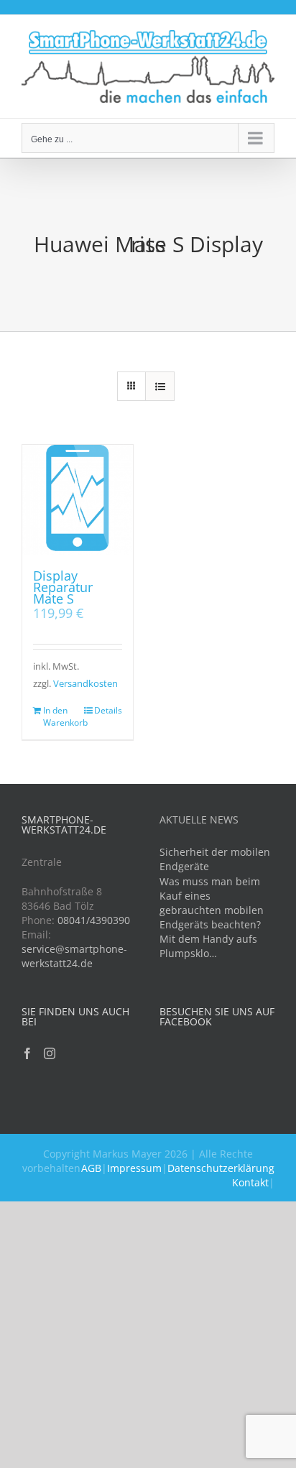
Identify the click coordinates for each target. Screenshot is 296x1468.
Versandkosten (85, 684)
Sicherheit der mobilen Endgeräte (214, 859)
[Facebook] (27, 1053)
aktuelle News (199, 819)
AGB (91, 1168)
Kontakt (250, 1182)
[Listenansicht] (160, 386)
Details (108, 710)
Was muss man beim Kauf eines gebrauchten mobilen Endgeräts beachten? (211, 902)
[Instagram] (49, 1053)
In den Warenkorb (60, 716)
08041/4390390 (93, 920)
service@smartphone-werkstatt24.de (74, 956)
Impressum (134, 1168)
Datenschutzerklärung (220, 1168)
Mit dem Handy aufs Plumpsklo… (208, 946)
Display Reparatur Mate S (63, 587)
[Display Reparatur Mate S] (77, 500)
